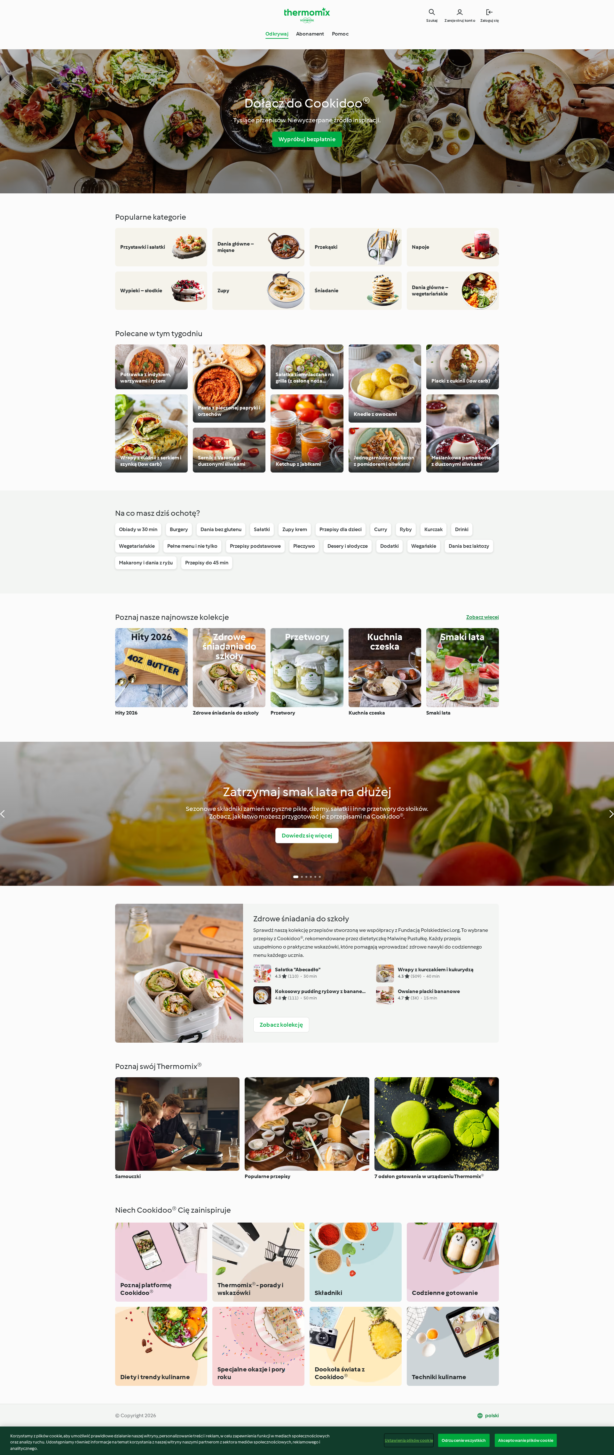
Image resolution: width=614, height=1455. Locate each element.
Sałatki (262, 529)
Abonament (310, 34)
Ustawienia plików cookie (409, 1440)
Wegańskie (423, 546)
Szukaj (431, 20)
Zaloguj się (489, 20)
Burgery (179, 529)
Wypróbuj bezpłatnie (307, 139)
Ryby (406, 529)
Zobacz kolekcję (281, 1024)
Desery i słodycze (347, 546)
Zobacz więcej (482, 617)
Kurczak (433, 529)
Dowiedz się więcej (307, 835)
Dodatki (389, 546)
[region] (307, 1441)
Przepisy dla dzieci (340, 529)
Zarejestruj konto (460, 20)
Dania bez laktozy (469, 546)
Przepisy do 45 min (206, 563)
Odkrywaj (276, 34)
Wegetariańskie (137, 546)
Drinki (461, 529)
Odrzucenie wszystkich (464, 1440)
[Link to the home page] (307, 15)
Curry (380, 529)
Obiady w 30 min (138, 529)
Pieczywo (304, 546)
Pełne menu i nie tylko (192, 546)
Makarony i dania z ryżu (146, 563)
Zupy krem (294, 529)
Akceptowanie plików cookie (525, 1440)
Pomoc (340, 34)
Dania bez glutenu (221, 529)
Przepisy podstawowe (255, 546)
